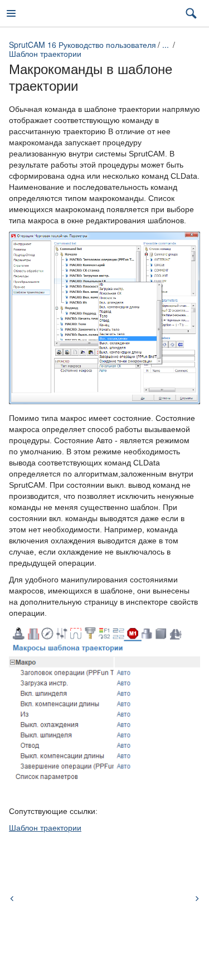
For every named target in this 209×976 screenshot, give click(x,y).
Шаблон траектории (45, 53)
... (165, 44)
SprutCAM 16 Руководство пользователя (82, 44)
